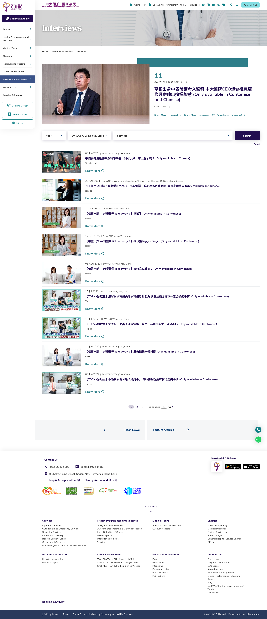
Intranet (55, 614)
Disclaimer (93, 614)
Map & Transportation (62, 480)
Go (170, 406)
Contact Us (252, 5)
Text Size (193, 5)
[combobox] (54, 135)
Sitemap (105, 614)
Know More (92, 170)
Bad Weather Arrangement (165, 5)
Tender (66, 614)
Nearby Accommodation (99, 480)
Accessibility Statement (122, 614)
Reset (257, 144)
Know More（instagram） (198, 114)
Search (247, 135)
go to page (154, 406)
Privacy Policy (79, 614)
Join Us (45, 614)
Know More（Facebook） (230, 114)
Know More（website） (166, 114)
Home (45, 51)
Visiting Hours (140, 5)
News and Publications (62, 51)
